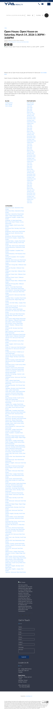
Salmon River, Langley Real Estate (14, 474)
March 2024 (30, 150)
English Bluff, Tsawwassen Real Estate (15, 334)
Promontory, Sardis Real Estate (13, 451)
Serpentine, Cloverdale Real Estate (14, 488)
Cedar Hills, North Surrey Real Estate (15, 245)
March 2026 (30, 112)
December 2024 (31, 136)
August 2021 (30, 199)
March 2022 (30, 188)
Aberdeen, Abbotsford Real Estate (14, 214)
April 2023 (29, 167)
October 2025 (30, 120)
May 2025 (29, 128)
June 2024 (29, 145)
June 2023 (29, 164)
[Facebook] (19, 615)
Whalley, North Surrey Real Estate (14, 561)
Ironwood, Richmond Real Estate (14, 393)
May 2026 (29, 109)
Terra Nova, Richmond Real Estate (14, 527)
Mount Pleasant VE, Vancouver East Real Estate (18, 41)
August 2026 (30, 104)
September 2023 (31, 159)
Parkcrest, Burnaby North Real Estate (15, 447)
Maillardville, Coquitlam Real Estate (14, 410)
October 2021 (30, 196)
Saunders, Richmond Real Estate (14, 485)
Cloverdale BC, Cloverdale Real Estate (15, 290)
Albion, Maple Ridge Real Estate (13, 215)
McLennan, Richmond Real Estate (14, 416)
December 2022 (31, 174)
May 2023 (29, 166)
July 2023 (29, 163)
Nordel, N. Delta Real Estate (12, 431)
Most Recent (30, 102)
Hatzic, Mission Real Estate (12, 380)
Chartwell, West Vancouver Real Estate (15, 260)
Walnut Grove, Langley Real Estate (14, 551)
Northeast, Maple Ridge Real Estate (14, 436)
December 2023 (31, 155)
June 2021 (29, 202)
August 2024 (30, 142)
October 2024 (30, 139)
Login (47, 0)
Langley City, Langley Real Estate (14, 404)
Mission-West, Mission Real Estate (14, 421)
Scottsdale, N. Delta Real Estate (13, 486)
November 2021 (31, 194)
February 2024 (30, 152)
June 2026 (29, 107)
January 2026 (30, 115)
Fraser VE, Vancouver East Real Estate (15, 347)
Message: (21, 647)
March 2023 (30, 169)
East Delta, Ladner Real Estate (13, 321)
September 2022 (31, 179)
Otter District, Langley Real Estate (14, 440)
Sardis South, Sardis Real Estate (13, 478)
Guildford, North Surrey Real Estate (14, 367)
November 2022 (31, 175)
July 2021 (29, 201)
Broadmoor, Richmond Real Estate (14, 236)
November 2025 (31, 118)
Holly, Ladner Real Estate (12, 390)
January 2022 (30, 191)
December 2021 (31, 193)
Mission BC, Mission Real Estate (13, 420)
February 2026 (31, 114)
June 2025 (29, 126)
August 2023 (30, 161)
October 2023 (30, 158)
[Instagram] (29, 615)
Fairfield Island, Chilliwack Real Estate (15, 336)
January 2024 (30, 153)
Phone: (20, 637)
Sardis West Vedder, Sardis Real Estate (15, 483)
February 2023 (30, 171)
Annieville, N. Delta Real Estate (13, 220)
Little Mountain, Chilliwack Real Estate (15, 405)
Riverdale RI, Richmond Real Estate (14, 466)
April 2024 (29, 148)
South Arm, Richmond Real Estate (14, 493)
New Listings (8, 104)
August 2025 (30, 123)
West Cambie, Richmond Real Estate (15, 556)
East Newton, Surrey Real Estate (14, 323)
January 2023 (30, 172)
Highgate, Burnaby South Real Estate (15, 388)
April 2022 (29, 186)
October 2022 (30, 177)
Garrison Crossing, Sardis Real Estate (15, 359)
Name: (20, 627)
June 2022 (29, 183)
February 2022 (30, 190)
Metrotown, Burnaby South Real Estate (15, 418)
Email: (20, 632)
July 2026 (29, 106)
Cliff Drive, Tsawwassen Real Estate (14, 288)
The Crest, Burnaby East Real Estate (15, 529)
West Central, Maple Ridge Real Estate (15, 558)
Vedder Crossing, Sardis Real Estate (14, 543)
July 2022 (29, 182)
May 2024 (29, 147)
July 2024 (29, 144)
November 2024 (31, 137)
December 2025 (31, 117)
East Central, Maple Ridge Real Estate (15, 318)
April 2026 (29, 110)
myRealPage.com (28, 696)
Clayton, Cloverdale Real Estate (13, 287)
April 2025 (29, 129)
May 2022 (29, 185)
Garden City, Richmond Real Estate (14, 355)
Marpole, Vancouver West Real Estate (15, 412)
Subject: (20, 642)
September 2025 (31, 121)
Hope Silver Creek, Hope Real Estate (15, 391)
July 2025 (29, 125)
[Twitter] (22, 615)
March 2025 (30, 131)
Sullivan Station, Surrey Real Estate (14, 516)
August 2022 (30, 180)
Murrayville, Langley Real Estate (13, 429)
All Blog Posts (9, 102)
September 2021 (31, 198)
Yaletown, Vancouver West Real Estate (15, 572)
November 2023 (31, 156)
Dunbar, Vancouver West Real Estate (15, 314)
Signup (42, 0)
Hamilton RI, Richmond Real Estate (14, 369)
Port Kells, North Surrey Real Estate (14, 450)
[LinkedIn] (26, 615)
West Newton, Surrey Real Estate (14, 559)
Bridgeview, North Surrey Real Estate (15, 231)
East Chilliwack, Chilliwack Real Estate (15, 320)
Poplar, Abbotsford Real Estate (13, 448)
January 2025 (30, 134)
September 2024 (31, 140)
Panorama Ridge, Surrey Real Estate (15, 445)
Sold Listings (8, 106)
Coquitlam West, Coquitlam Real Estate (15, 298)
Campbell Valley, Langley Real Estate (15, 241)
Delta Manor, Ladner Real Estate (14, 309)
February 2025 (31, 133)
